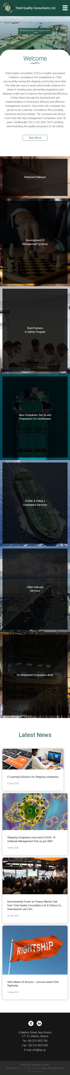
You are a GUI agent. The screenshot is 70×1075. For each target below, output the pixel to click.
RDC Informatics (35, 1071)
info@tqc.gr (39, 1049)
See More (35, 137)
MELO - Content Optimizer (28, 1068)
